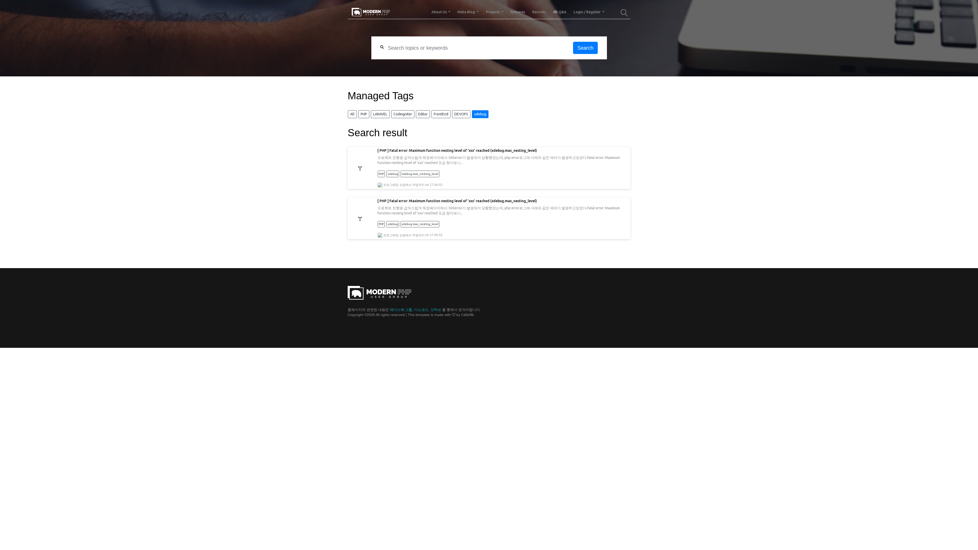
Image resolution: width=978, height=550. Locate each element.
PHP (364, 114)
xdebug (480, 114)
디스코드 (421, 310)
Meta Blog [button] (466, 12)
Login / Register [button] (587, 12)
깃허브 (435, 310)
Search (585, 48)
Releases (518, 12)
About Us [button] (439, 12)
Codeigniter (402, 114)
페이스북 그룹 (401, 310)
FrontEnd (441, 114)
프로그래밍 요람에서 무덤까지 (404, 184)
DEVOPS (461, 114)
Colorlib (467, 315)
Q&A (562, 12)
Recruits (539, 12)
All (352, 114)
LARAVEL (380, 114)
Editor (423, 114)
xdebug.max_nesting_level (420, 173)
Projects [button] (493, 12)
